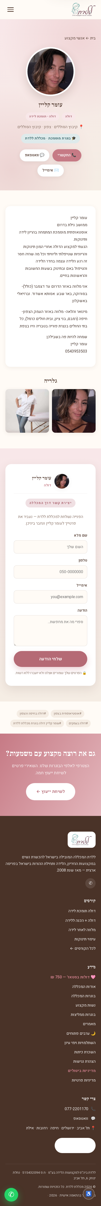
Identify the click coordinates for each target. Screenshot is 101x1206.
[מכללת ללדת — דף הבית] (84, 9)
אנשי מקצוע (74, 38)
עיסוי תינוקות (85, 939)
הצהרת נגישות (84, 1061)
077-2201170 (76, 1109)
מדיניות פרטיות (84, 1080)
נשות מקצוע (86, 1005)
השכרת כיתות (85, 1052)
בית (93, 38)
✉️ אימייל (50, 170)
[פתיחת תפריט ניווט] (10, 9)
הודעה (82, 610)
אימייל (81, 585)
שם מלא (80, 535)
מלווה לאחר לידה (82, 930)
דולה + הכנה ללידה (80, 920)
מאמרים (89, 1024)
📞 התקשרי (67, 155)
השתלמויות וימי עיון (80, 1043)
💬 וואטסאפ (34, 155)
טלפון (83, 560)
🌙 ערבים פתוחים (81, 1033)
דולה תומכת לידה (82, 911)
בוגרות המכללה (83, 996)
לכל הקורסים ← (83, 948)
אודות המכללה (84, 987)
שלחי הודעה (50, 659)
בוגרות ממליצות (83, 1015)
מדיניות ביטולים (82, 1071)
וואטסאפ (80, 1118)
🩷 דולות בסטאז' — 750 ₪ (73, 977)
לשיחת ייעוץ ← (50, 791)
